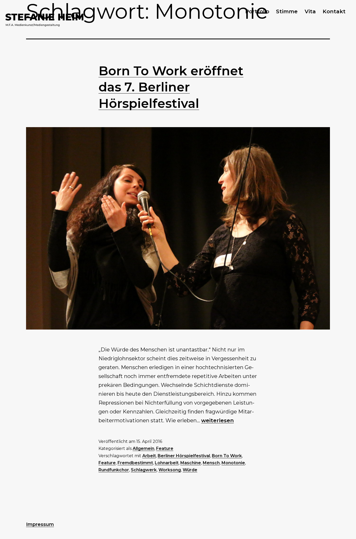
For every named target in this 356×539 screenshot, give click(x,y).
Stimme (287, 11)
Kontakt (334, 11)
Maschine (190, 462)
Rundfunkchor (114, 469)
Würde (190, 469)
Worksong (169, 469)
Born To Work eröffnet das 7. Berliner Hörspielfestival (171, 87)
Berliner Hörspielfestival (184, 455)
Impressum (40, 524)
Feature (164, 448)
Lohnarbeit (167, 462)
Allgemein (143, 448)
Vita (310, 11)
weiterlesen (217, 420)
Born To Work (227, 455)
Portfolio (257, 11)
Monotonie (233, 462)
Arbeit (149, 455)
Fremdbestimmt (135, 462)
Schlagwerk (144, 469)
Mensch (211, 462)
